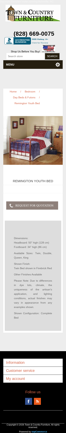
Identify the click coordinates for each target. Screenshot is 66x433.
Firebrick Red (44, 268)
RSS (37, 401)
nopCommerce (39, 431)
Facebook (28, 401)
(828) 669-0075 (34, 33)
